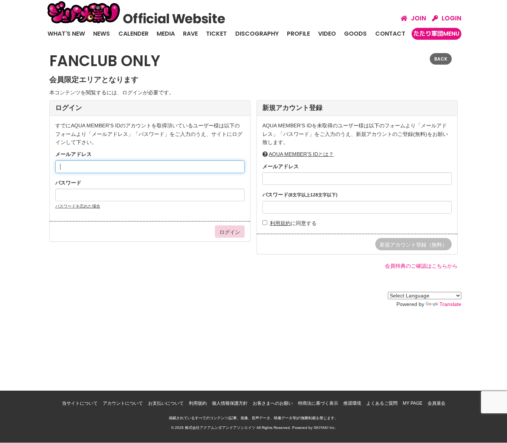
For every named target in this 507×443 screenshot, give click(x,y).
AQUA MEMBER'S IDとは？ (301, 154)
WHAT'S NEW (66, 33)
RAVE (190, 33)
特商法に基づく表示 (318, 403)
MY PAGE (412, 403)
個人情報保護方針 (230, 403)
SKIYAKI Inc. (325, 428)
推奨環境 (352, 403)
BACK (440, 59)
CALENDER (133, 33)
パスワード (68, 183)
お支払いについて (166, 403)
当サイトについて (80, 403)
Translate (450, 304)
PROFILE (298, 33)
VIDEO (327, 33)
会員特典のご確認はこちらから (421, 266)
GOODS (355, 33)
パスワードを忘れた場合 (77, 206)
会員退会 (436, 403)
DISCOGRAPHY (257, 33)
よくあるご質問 (382, 403)
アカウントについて (123, 403)
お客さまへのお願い (273, 403)
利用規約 (280, 223)
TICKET (216, 33)
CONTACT (390, 33)
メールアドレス (73, 154)
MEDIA (166, 33)
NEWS (101, 33)
